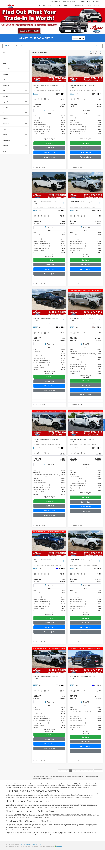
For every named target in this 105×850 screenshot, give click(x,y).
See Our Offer (78, 38)
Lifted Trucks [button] (57, 5)
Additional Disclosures (35, 844)
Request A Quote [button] (49, 157)
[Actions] (63, 86)
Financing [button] (67, 5)
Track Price (50, 110)
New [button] (44, 5)
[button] (64, 69)
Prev (67, 771)
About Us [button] (96, 5)
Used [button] (49, 5)
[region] (49, 128)
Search (95, 46)
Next (84, 771)
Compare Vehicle (40, 167)
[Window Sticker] (64, 99)
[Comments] (61, 99)
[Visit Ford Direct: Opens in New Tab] (58, 846)
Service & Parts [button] (78, 5)
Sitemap (23, 844)
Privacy (28, 844)
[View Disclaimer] (48, 99)
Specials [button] (88, 5)
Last (89, 771)
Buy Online (49, 143)
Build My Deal (49, 148)
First (61, 771)
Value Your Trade (49, 152)
